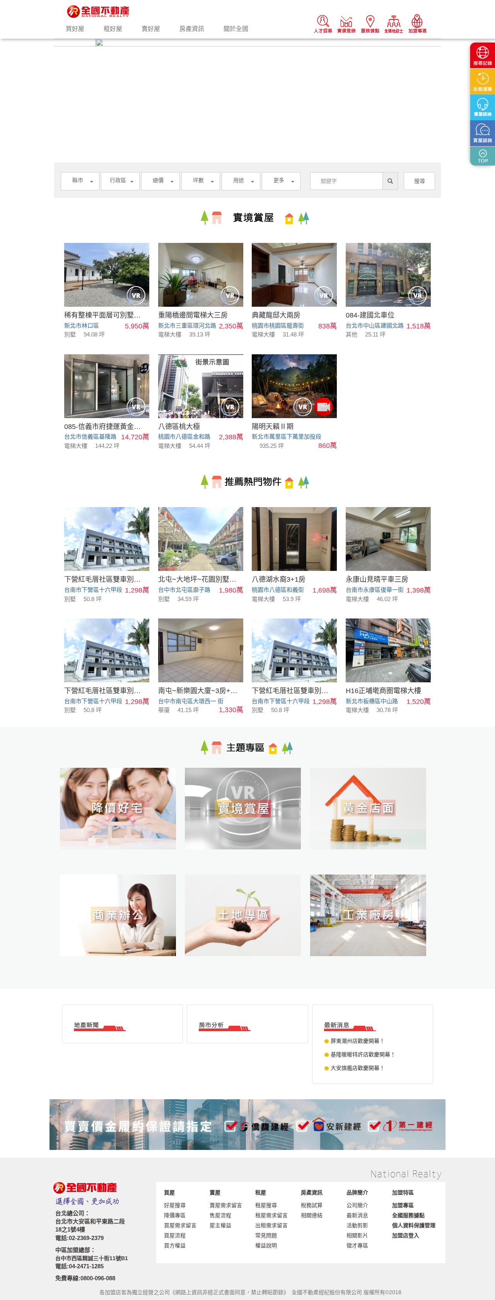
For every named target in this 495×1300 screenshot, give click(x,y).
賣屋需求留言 (226, 1205)
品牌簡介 (357, 1192)
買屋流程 (175, 1235)
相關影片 (357, 1235)
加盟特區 (403, 1192)
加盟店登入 (405, 1235)
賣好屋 (151, 29)
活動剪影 (357, 1225)
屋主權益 (220, 1225)
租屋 (260, 1192)
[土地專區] (247, 928)
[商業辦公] (122, 928)
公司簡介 (357, 1205)
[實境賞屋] (247, 821)
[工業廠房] (372, 928)
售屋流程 (220, 1215)
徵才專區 (357, 1245)
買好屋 (75, 29)
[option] (247, 42)
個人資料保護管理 (413, 1225)
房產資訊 (191, 29)
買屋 (169, 1192)
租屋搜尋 (266, 1205)
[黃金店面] (372, 821)
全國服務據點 (408, 1215)
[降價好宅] (122, 821)
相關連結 (312, 1215)
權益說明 (266, 1245)
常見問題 (266, 1235)
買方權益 (175, 1245)
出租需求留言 (271, 1225)
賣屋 (215, 1192)
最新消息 (357, 1215)
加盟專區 (403, 1205)
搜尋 (419, 181)
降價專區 (175, 1215)
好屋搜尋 (175, 1205)
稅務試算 (312, 1205)
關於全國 (236, 29)
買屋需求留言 (180, 1225)
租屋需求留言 (271, 1215)
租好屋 (113, 29)
